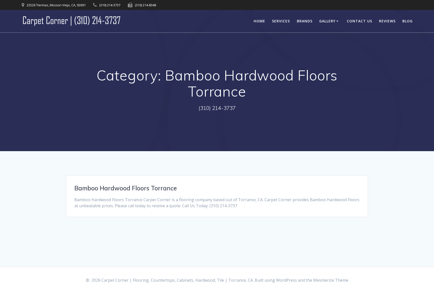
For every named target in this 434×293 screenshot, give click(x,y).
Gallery (327, 21)
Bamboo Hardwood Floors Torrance (125, 188)
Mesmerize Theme (330, 280)
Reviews (387, 21)
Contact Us (359, 21)
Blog (407, 21)
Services (281, 21)
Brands (304, 21)
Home (259, 21)
